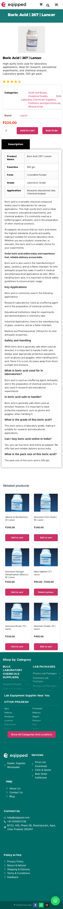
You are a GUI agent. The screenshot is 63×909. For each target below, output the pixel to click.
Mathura (36, 712)
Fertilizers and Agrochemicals (44, 103)
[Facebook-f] (35, 905)
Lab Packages (44, 666)
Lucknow (8, 720)
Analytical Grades (38, 96)
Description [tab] (15, 144)
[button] (48, 5)
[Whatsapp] (41, 905)
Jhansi (35, 728)
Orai (34, 724)
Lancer (23, 115)
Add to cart (27, 130)
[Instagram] (47, 905)
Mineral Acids (35, 106)
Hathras (8, 712)
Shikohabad (10, 724)
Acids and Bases (37, 92)
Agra (6, 708)
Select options (46, 592)
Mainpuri (36, 720)
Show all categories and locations (31, 734)
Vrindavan (9, 716)
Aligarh (35, 716)
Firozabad (37, 708)
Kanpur (7, 728)
